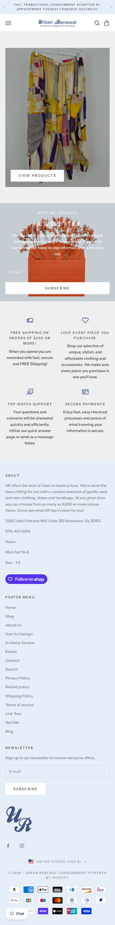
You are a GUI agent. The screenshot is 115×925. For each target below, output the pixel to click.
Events (11, 651)
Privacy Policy (17, 678)
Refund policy (17, 687)
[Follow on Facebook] (8, 845)
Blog (9, 731)
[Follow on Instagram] (22, 845)
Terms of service (19, 704)
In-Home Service (19, 642)
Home (10, 607)
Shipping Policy (19, 696)
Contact (12, 660)
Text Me (12, 722)
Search (11, 669)
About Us (13, 625)
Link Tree (13, 713)
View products (37, 175)
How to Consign (19, 634)
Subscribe (57, 288)
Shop (9, 616)
